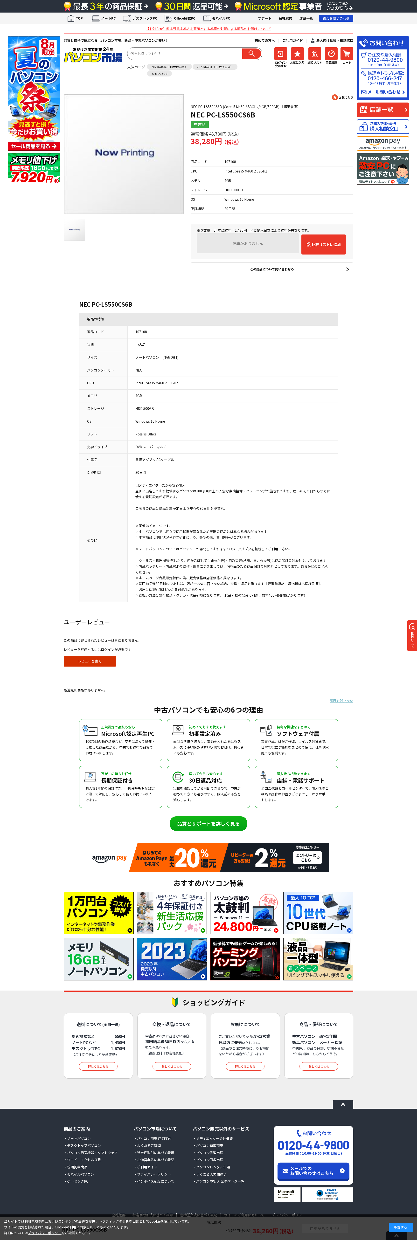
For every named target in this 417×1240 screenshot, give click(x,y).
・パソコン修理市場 (208, 1152)
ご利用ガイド (293, 40)
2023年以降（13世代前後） (215, 67)
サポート (264, 18)
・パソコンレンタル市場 (211, 1166)
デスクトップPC (144, 18)
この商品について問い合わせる (272, 269)
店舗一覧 (306, 18)
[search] (251, 53)
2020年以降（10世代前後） (169, 67)
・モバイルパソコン (79, 1174)
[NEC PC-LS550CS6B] (124, 154)
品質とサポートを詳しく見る (208, 823)
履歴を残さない (341, 700)
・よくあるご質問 (147, 1145)
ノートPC (108, 18)
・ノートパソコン (77, 1138)
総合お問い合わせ (336, 18)
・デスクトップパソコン (82, 1145)
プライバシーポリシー (45, 1232)
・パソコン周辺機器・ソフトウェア (91, 1152)
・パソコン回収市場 (208, 1159)
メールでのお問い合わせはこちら (312, 1170)
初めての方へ (265, 40)
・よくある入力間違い (210, 1174)
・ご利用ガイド (145, 1166)
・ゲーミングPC (76, 1181)
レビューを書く (90, 661)
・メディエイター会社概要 (213, 1138)
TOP (79, 18)
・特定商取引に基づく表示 (154, 1152)
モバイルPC (221, 18)
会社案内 (285, 18)
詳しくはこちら (98, 1066)
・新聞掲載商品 (75, 1166)
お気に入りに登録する (342, 97)
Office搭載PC (184, 18)
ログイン (107, 649)
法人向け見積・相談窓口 (334, 40)
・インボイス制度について (154, 1181)
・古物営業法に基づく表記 (154, 1159)
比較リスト (412, 640)
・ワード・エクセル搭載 (82, 1159)
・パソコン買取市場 (208, 1145)
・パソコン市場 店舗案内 (153, 1138)
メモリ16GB (159, 73)
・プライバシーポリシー (152, 1174)
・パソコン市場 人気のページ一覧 (218, 1181)
